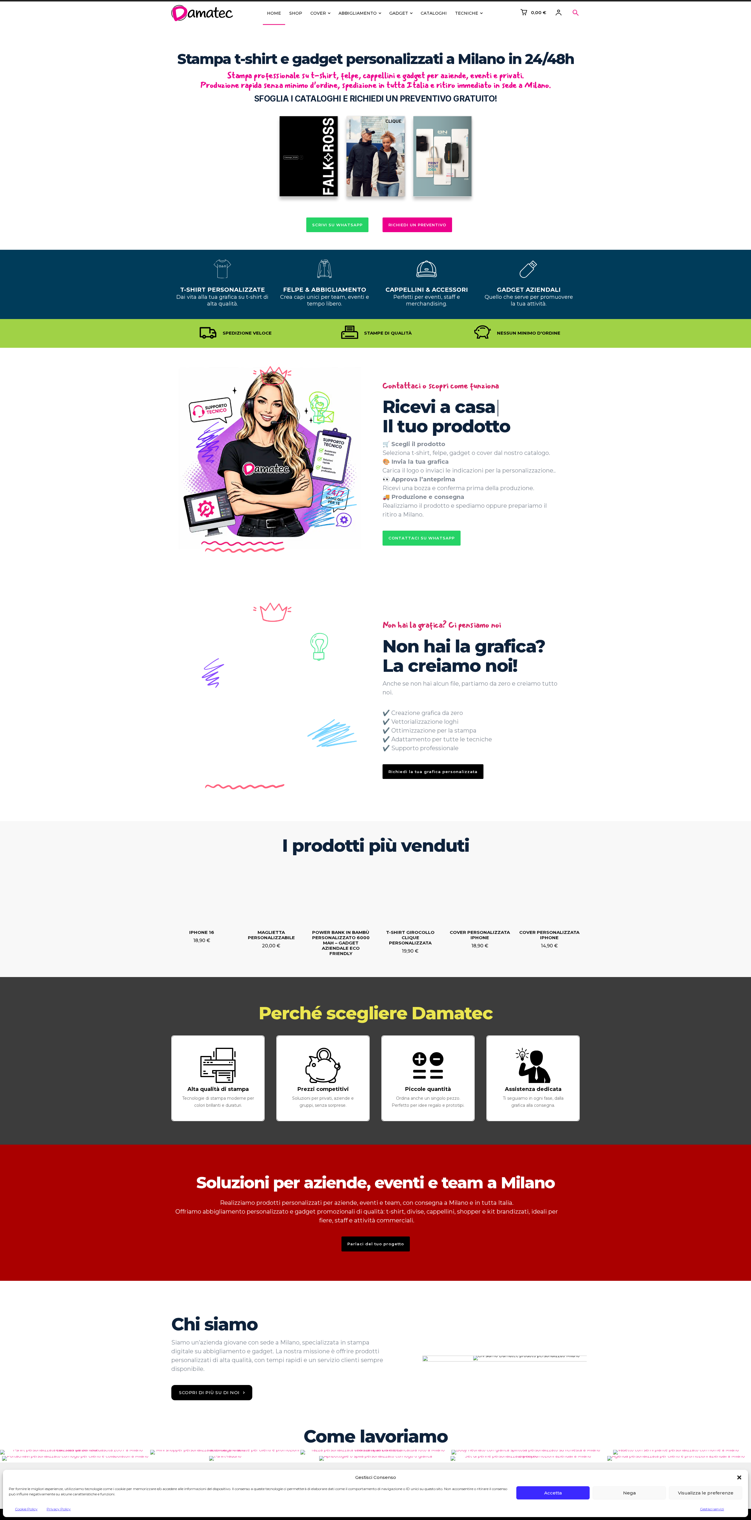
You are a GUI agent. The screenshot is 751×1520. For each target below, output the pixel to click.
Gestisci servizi (712, 1509)
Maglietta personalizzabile (271, 934)
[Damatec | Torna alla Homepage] (203, 13)
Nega (629, 1493)
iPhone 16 (201, 932)
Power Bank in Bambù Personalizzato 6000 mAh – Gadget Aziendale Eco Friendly (341, 942)
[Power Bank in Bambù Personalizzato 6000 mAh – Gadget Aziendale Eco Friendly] (340, 895)
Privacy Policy (59, 1509)
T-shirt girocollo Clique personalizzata (410, 937)
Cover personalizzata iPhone (480, 934)
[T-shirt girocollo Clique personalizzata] (410, 895)
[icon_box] (218, 1078)
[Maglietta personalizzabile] (271, 895)
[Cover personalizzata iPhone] (479, 895)
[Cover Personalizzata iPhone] (549, 895)
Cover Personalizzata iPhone (549, 934)
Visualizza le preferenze (705, 1493)
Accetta (553, 1493)
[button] (739, 1477)
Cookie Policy (26, 1509)
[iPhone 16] (201, 895)
